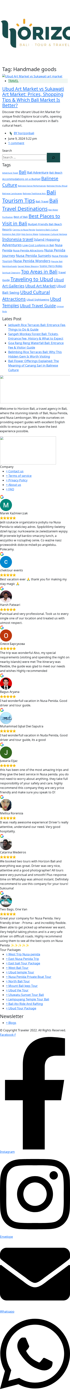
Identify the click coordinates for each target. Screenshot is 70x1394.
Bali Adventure (38, 172)
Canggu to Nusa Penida (24, 229)
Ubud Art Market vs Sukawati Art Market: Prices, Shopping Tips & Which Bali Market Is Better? (33, 97)
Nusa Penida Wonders (31, 260)
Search (7, 151)
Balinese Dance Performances (32, 186)
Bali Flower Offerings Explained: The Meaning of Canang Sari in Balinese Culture (33, 365)
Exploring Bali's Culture (47, 229)
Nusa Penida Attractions (28, 250)
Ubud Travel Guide (38, 305)
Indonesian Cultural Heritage (53, 234)
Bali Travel (42, 201)
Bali (22, 172)
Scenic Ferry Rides (51, 266)
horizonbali (24, 133)
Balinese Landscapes (12, 193)
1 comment (16, 143)
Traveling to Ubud (31, 279)
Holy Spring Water (29, 234)
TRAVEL (13, 81)
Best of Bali (21, 217)
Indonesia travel (17, 239)
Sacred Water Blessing (28, 266)
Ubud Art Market (40, 285)
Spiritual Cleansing (11, 272)
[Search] (53, 157)
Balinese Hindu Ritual (57, 186)
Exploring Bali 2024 (11, 234)
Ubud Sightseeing (38, 299)
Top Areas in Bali (39, 271)
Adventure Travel (10, 173)
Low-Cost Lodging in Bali (38, 245)
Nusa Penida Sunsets (33, 255)
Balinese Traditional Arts (34, 193)
